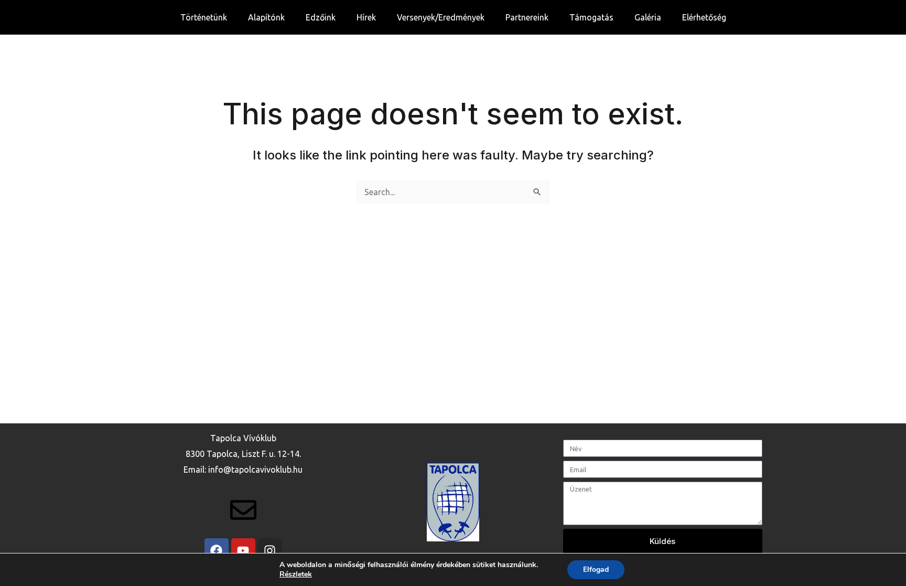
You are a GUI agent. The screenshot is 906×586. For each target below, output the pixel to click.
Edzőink (321, 17)
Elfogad (596, 569)
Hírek (366, 17)
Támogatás (591, 17)
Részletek (295, 574)
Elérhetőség (704, 17)
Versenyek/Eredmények (440, 17)
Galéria (647, 17)
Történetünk (203, 17)
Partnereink (526, 17)
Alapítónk (266, 17)
